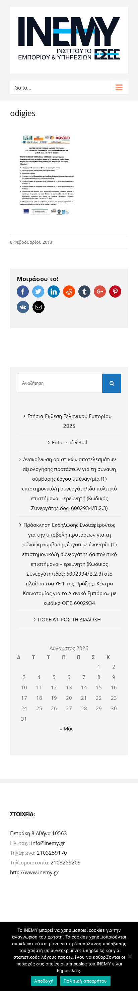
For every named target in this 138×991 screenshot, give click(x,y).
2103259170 (52, 852)
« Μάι (66, 728)
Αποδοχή (44, 981)
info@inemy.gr (48, 843)
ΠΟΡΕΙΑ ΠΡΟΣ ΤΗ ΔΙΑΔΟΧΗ (69, 619)
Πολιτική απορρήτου (85, 981)
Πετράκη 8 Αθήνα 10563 (38, 833)
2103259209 (66, 862)
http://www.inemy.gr (34, 872)
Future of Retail (69, 442)
